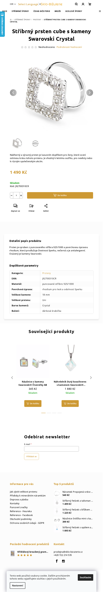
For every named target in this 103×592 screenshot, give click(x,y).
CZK (11, 4)
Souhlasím (85, 577)
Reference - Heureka (21, 511)
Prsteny (46, 273)
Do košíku (62, 195)
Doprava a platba (19, 499)
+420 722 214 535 (63, 555)
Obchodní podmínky (21, 519)
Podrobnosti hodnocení (69, 47)
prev (12, 377)
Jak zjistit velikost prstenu (23, 491)
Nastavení (17, 585)
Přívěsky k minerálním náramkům (28, 495)
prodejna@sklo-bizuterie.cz (68, 551)
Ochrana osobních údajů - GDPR (27, 522)
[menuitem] (4, 11)
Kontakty (14, 503)
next (91, 377)
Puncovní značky (19, 507)
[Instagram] (63, 561)
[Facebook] (57, 561)
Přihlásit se (31, 456)
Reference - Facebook (21, 515)
